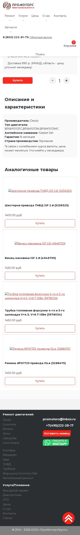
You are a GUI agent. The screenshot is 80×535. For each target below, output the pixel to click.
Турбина (9, 468)
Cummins (9, 424)
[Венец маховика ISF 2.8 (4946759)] (40, 243)
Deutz (7, 420)
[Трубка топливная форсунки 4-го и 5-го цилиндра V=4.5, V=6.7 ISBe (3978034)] (40, 296)
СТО (6, 499)
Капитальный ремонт (18, 478)
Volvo (6, 433)
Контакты (60, 15)
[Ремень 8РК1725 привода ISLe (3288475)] (40, 349)
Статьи (7, 518)
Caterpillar (10, 438)
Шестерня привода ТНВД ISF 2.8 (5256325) (37, 205)
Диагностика (12, 495)
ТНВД (7, 464)
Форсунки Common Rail (20, 473)
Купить (18, 80)
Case (6, 459)
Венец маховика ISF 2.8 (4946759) (30, 258)
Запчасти (11, 27)
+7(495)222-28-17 (59, 425)
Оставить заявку (57, 433)
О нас (46, 15)
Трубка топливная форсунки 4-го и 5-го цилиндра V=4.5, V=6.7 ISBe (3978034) (35, 312)
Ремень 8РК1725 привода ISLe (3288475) (35, 363)
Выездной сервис (15, 490)
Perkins (8, 429)
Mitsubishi (10, 455)
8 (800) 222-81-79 (16, 37)
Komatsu (9, 450)
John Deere (11, 443)
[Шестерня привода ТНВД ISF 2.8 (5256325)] (40, 191)
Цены (35, 15)
